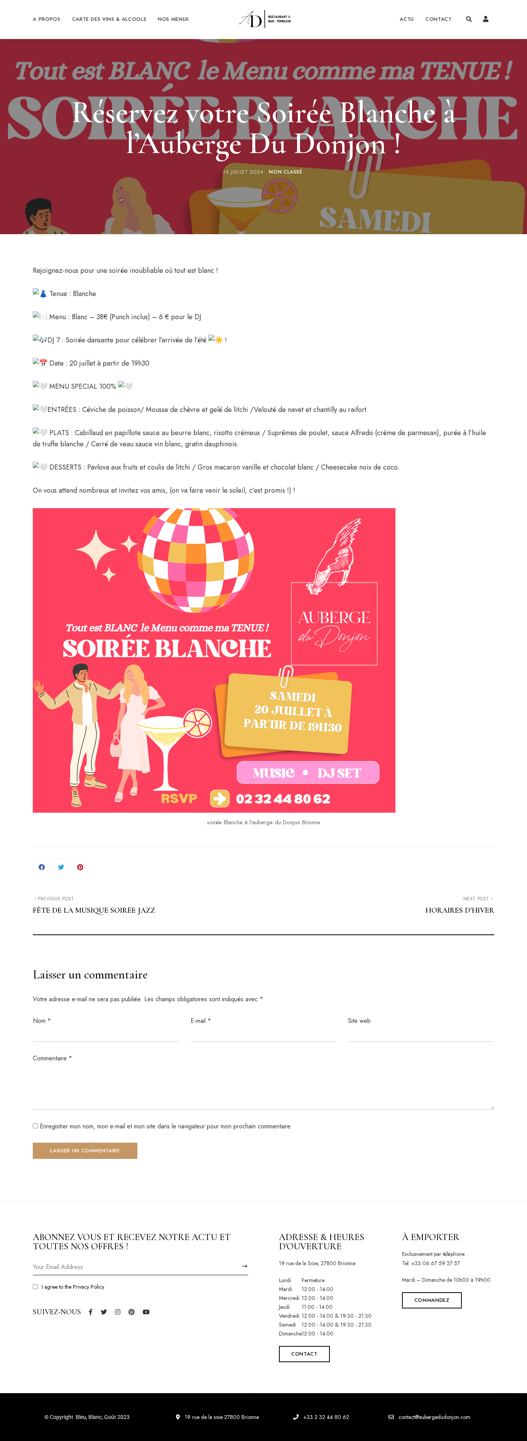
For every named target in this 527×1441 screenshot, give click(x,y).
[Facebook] (41, 867)
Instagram (117, 1312)
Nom (42, 1020)
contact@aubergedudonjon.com (433, 1417)
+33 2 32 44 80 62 (325, 1417)
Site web (359, 1020)
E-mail (201, 1020)
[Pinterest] (80, 867)
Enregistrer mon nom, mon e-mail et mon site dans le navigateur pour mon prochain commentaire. (166, 1126)
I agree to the (73, 1287)
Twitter (104, 1312)
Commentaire (52, 1058)
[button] (304, 1354)
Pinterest (131, 1312)
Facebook (91, 1312)
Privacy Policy (88, 1287)
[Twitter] (60, 867)
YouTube (146, 1312)
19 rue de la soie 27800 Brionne (221, 1417)
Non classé (285, 171)
